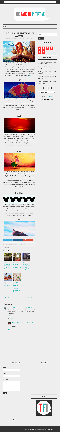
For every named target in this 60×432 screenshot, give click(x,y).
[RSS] (43, 52)
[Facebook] (43, 48)
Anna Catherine (8, 244)
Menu (4, 26)
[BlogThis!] (6, 247)
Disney (12, 244)
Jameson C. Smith (13, 307)
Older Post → (31, 298)
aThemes (32, 430)
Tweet (8, 239)
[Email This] (4, 247)
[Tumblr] (39, 52)
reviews (19, 244)
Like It (18, 239)
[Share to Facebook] (9, 247)
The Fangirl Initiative (19, 428)
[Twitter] (39, 48)
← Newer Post (7, 298)
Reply (9, 315)
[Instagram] (47, 48)
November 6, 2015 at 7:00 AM (25, 307)
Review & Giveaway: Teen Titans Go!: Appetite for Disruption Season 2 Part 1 (16, 287)
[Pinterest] (51, 48)
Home (19, 298)
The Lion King (24, 244)
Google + (29, 239)
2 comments (29, 39)
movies (16, 244)
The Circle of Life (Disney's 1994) (19, 35)
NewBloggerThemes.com (50, 430)
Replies (11, 318)
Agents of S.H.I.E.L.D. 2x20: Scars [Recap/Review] (17, 266)
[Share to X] (7, 247)
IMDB (30, 75)
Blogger (50, 96)
